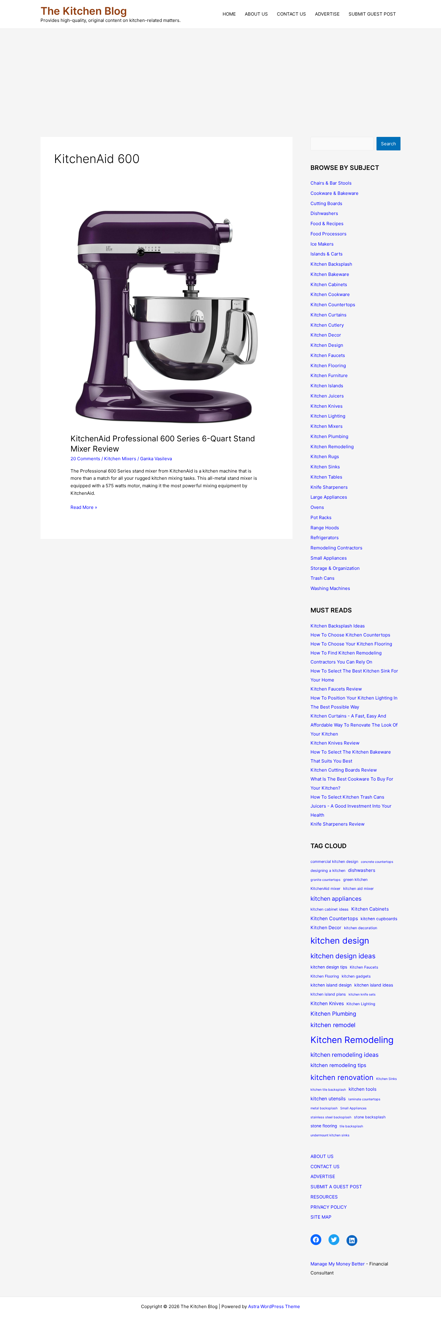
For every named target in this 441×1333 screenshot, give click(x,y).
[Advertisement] (220, 74)
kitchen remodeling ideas (344, 1054)
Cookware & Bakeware (334, 193)
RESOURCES (324, 1197)
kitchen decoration (360, 928)
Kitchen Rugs (324, 456)
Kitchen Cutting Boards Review (343, 770)
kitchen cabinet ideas (329, 909)
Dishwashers (324, 213)
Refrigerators (324, 537)
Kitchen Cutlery (327, 325)
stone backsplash (370, 1117)
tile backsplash (351, 1126)
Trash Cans (322, 578)
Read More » (83, 507)
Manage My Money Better (337, 1264)
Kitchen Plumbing (329, 436)
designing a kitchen (327, 870)
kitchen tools (362, 1089)
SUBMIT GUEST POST (372, 14)
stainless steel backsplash (330, 1117)
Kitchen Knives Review (334, 743)
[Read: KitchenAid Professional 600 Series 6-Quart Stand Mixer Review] (166, 316)
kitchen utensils (328, 1099)
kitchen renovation (342, 1077)
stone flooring (323, 1125)
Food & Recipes (327, 223)
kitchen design (339, 941)
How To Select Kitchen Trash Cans (347, 797)
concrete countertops (377, 862)
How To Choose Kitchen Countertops (350, 635)
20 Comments (85, 458)
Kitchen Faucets (327, 355)
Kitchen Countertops (332, 304)
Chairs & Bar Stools (331, 183)
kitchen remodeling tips (338, 1065)
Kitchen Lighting (327, 416)
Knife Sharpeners (329, 487)
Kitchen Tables (326, 477)
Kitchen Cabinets (328, 284)
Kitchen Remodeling (332, 446)
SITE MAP (321, 1217)
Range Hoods (324, 527)
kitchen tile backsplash (328, 1090)
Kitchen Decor (325, 335)
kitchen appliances (336, 898)
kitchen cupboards (379, 918)
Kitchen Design (326, 345)
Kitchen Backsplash (331, 264)
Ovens (317, 507)
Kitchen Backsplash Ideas (337, 626)
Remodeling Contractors (336, 548)
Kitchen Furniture (329, 375)
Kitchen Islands (326, 385)
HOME (229, 14)
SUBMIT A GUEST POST (336, 1186)
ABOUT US (256, 14)
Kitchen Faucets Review (336, 689)
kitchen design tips (328, 967)
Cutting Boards (326, 203)
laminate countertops (364, 1099)
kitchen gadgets (356, 976)
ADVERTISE (327, 14)
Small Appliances (328, 558)
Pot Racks (321, 517)
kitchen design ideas (343, 956)
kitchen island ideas (373, 985)
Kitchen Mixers (120, 458)
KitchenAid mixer (325, 888)
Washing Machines (330, 588)
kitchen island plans (328, 994)
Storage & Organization (335, 568)
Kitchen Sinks (325, 467)
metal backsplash (324, 1108)
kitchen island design (331, 985)
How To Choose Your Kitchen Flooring (351, 644)
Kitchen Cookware (330, 294)
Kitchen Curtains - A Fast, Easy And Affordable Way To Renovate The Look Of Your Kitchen (354, 725)
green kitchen (355, 879)
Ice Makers (322, 244)
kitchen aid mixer (358, 888)
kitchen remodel (333, 1025)
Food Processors (328, 234)
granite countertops (325, 880)
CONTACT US (291, 14)
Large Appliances (328, 497)
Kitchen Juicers (327, 396)
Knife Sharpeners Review (337, 824)
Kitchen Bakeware (329, 274)
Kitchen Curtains (328, 315)
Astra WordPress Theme (274, 1306)
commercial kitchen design (334, 861)
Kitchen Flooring (328, 365)
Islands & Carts (326, 254)
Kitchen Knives (326, 406)
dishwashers (361, 870)
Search (388, 144)
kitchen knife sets (362, 994)
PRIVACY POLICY (328, 1207)
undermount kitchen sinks (330, 1135)
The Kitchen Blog (83, 11)
